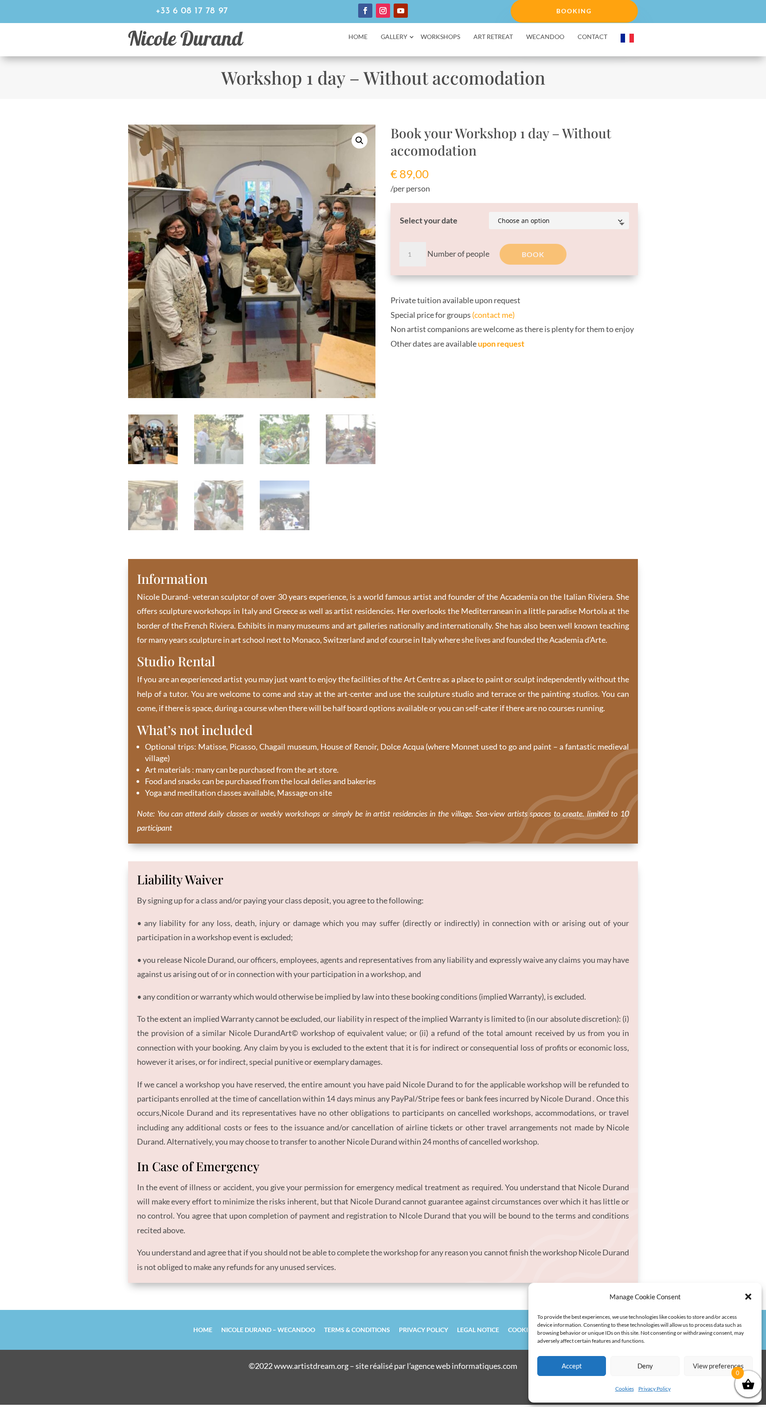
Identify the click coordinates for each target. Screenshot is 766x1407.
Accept (572, 1366)
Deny (645, 1366)
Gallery (394, 37)
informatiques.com (484, 1366)
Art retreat (493, 37)
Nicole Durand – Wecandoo (268, 1329)
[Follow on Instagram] (383, 11)
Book (533, 254)
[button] (748, 1296)
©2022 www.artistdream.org (298, 1366)
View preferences (718, 1366)
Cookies (624, 1388)
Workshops (440, 37)
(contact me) (493, 315)
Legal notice (478, 1329)
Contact (592, 37)
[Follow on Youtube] (401, 11)
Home (357, 37)
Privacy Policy (654, 1388)
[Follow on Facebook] (365, 11)
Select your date (428, 220)
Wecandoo (545, 37)
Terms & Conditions (357, 1329)
